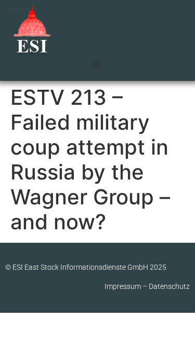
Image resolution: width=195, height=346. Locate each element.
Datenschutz (169, 286)
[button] (97, 65)
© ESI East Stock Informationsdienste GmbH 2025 (85, 267)
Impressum (123, 286)
